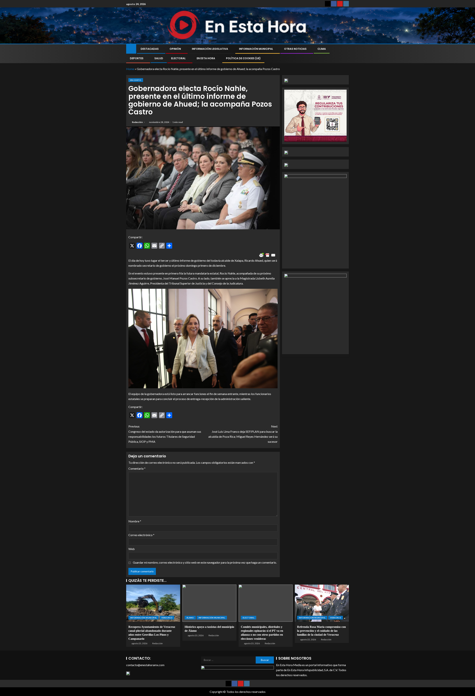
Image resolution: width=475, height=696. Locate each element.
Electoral (178, 58)
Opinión (175, 49)
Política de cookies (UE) (243, 58)
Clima (321, 49)
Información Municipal (256, 49)
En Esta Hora (206, 58)
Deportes (136, 58)
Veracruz (166, 618)
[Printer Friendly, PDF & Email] (267, 255)
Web (131, 549)
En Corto (135, 80)
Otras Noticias (295, 49)
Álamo (190, 618)
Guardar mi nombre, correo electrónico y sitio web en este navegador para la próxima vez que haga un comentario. (205, 562)
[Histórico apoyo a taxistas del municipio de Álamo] (209, 603)
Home (130, 69)
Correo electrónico (141, 535)
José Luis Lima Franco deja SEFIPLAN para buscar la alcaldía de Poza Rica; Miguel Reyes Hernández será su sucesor (243, 434)
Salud (158, 58)
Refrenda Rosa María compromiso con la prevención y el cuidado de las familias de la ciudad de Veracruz (321, 630)
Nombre (134, 521)
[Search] (345, 53)
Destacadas (150, 49)
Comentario (136, 468)
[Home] (131, 48)
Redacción (137, 122)
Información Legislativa (210, 49)
